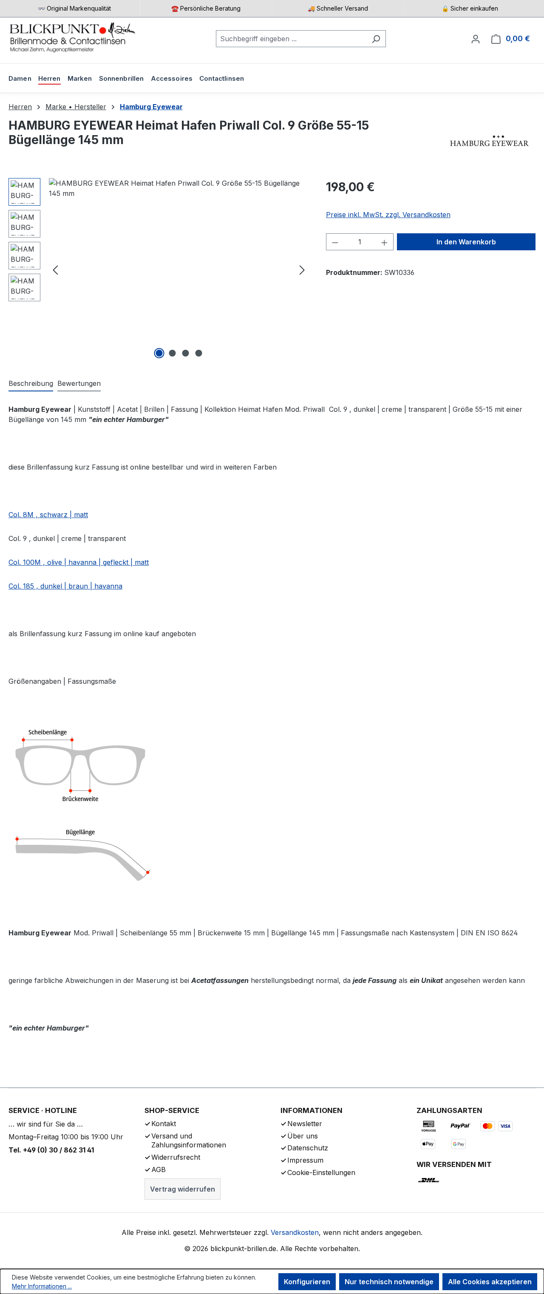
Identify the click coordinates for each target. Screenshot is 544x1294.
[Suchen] (376, 38)
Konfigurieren (307, 1281)
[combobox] (291, 38)
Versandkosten (295, 1232)
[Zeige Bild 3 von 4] (185, 353)
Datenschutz (307, 1148)
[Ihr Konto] (475, 38)
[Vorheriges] (55, 269)
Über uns (302, 1136)
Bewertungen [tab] (79, 383)
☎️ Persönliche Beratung (206, 8)
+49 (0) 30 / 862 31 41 (58, 1150)
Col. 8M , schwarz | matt (48, 514)
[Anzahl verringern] (335, 241)
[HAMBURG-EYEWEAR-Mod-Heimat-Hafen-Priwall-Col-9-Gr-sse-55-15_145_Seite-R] (179, 269)
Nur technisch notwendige (389, 1281)
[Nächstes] (302, 269)
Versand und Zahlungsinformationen (188, 1141)
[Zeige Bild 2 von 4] (172, 353)
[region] (158, 269)
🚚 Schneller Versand (338, 8)
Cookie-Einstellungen (321, 1172)
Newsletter (304, 1123)
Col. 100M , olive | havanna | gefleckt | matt (78, 562)
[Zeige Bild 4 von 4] (198, 353)
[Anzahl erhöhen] (385, 241)
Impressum (305, 1160)
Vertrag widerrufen (182, 1189)
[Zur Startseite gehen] (72, 37)
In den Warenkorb (466, 242)
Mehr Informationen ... (42, 1286)
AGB (158, 1169)
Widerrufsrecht (175, 1157)
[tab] (30, 383)
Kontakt (163, 1123)
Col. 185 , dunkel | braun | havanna (65, 586)
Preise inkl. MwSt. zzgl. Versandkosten (388, 214)
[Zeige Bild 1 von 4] (159, 353)
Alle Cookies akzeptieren (490, 1281)
